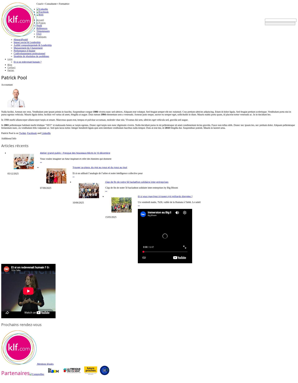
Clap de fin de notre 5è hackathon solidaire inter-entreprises (136, 181)
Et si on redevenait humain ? (27, 62)
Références (41, 28)
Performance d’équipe (24, 50)
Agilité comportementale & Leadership (33, 45)
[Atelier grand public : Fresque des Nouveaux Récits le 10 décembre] (24, 168)
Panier (10, 70)
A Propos (41, 22)
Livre (9, 59)
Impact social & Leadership (27, 42)
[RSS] (39, 14)
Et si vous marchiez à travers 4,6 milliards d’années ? (165, 196)
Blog (9, 64)
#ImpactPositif (21, 39)
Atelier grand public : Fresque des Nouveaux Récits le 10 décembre (75, 152)
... (41, 161)
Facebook (32, 133)
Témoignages (43, 31)
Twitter (22, 133)
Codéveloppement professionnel (29, 53)
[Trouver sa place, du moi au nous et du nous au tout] (56, 182)
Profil (39, 25)
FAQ (38, 34)
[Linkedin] (42, 9)
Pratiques (41, 36)
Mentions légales (45, 364)
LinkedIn (46, 133)
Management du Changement (28, 48)
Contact (11, 67)
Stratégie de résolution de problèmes (31, 56)
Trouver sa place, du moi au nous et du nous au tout (100, 167)
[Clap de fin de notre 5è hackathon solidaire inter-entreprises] (89, 197)
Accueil (40, 19)
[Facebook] (42, 12)
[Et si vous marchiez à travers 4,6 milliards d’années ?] (121, 211)
